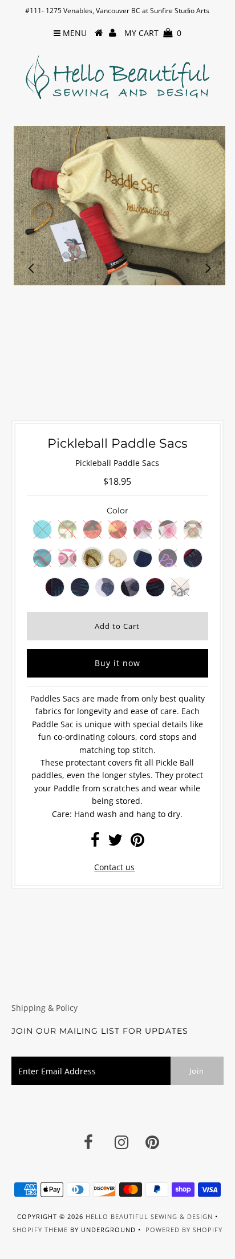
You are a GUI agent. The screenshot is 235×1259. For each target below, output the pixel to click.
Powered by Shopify (183, 1229)
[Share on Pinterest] (137, 842)
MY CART (152, 32)
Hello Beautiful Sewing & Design (150, 1216)
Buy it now (117, 663)
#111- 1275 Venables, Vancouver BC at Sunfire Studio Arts (117, 10)
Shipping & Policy (44, 1007)
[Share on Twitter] (115, 842)
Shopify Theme (40, 1229)
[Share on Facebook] (95, 842)
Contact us (114, 867)
